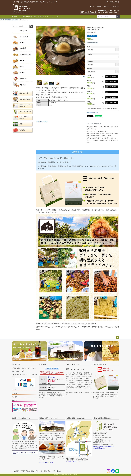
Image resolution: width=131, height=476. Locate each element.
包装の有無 (90, 61)
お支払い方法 (16, 364)
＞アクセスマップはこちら (73, 461)
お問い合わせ (57, 471)
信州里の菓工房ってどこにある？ (76, 418)
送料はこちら (51, 377)
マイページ (50, 16)
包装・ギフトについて (100, 364)
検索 (118, 16)
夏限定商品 (15, 20)
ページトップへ (117, 337)
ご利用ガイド (106, 6)
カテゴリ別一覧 (39, 16)
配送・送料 (42, 364)
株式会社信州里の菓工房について (103, 418)
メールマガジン (115, 6)
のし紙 (89, 46)
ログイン (93, 6)
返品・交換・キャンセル (73, 364)
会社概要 (16, 471)
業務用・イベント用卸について (21, 418)
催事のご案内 (28, 16)
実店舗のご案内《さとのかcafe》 (48, 418)
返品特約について (92, 113)
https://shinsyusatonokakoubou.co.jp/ (103, 446)
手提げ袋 (89, 68)
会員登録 (99, 6)
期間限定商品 (8, 20)
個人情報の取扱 (46, 471)
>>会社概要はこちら (99, 448)
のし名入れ (89, 54)
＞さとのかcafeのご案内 (46, 462)
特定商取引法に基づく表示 (29, 471)
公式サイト (17, 16)
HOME (2, 20)
